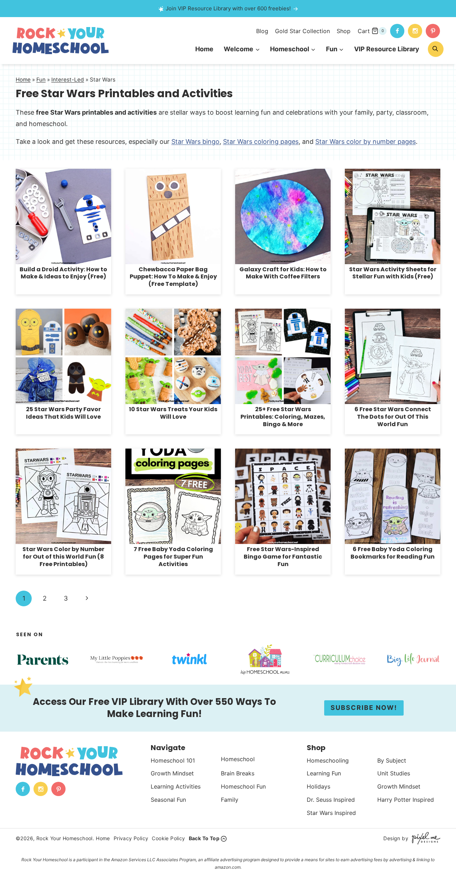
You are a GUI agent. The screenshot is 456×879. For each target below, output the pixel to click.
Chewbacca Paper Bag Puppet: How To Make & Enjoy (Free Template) (173, 276)
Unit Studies (393, 773)
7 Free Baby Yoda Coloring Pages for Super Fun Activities (173, 556)
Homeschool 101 (173, 760)
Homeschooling (328, 760)
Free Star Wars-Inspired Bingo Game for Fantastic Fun (283, 556)
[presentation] (63, 216)
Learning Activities (176, 786)
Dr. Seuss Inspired (331, 799)
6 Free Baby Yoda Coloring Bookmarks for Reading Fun (393, 553)
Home (204, 49)
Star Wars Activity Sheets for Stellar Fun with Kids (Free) (392, 273)
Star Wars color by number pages (365, 141)
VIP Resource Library (386, 49)
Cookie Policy (168, 838)
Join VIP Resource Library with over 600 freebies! (228, 8)
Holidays (318, 786)
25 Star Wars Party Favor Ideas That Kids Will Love (63, 413)
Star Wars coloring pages (261, 141)
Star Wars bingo (195, 141)
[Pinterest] (433, 31)
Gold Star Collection (302, 31)
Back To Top (204, 838)
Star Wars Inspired (331, 812)
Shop (344, 31)
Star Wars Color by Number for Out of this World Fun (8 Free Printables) (63, 556)
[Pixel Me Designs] (424, 838)
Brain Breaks (237, 773)
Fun (41, 79)
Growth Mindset (172, 773)
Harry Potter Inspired (405, 799)
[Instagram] (415, 31)
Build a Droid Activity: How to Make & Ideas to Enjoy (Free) (63, 273)
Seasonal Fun (168, 799)
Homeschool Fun (243, 786)
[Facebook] (397, 31)
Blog (262, 31)
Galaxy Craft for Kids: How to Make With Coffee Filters (283, 273)
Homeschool (238, 759)
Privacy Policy (131, 838)
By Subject (391, 760)
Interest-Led (67, 79)
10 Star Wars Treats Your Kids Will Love (173, 413)
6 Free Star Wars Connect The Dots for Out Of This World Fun (392, 416)
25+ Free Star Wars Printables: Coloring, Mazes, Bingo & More (282, 416)
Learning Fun (324, 773)
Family (229, 799)
